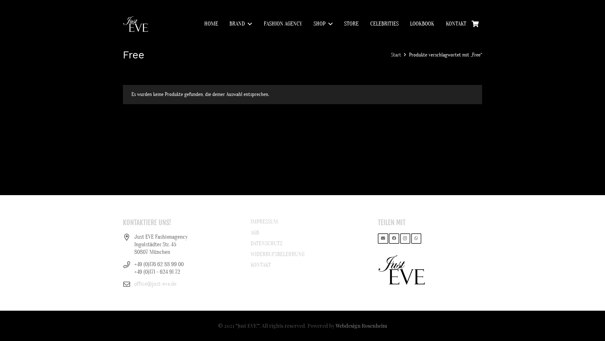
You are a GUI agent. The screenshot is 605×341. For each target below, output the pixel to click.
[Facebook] (394, 238)
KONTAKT (261, 265)
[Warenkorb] (475, 24)
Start (396, 55)
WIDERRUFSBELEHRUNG (277, 254)
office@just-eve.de (155, 284)
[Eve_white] (135, 24)
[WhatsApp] (416, 238)
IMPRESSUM (264, 221)
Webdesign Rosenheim (361, 325)
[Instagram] (405, 238)
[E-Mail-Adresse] (383, 238)
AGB (255, 233)
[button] (248, 24)
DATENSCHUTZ (266, 243)
